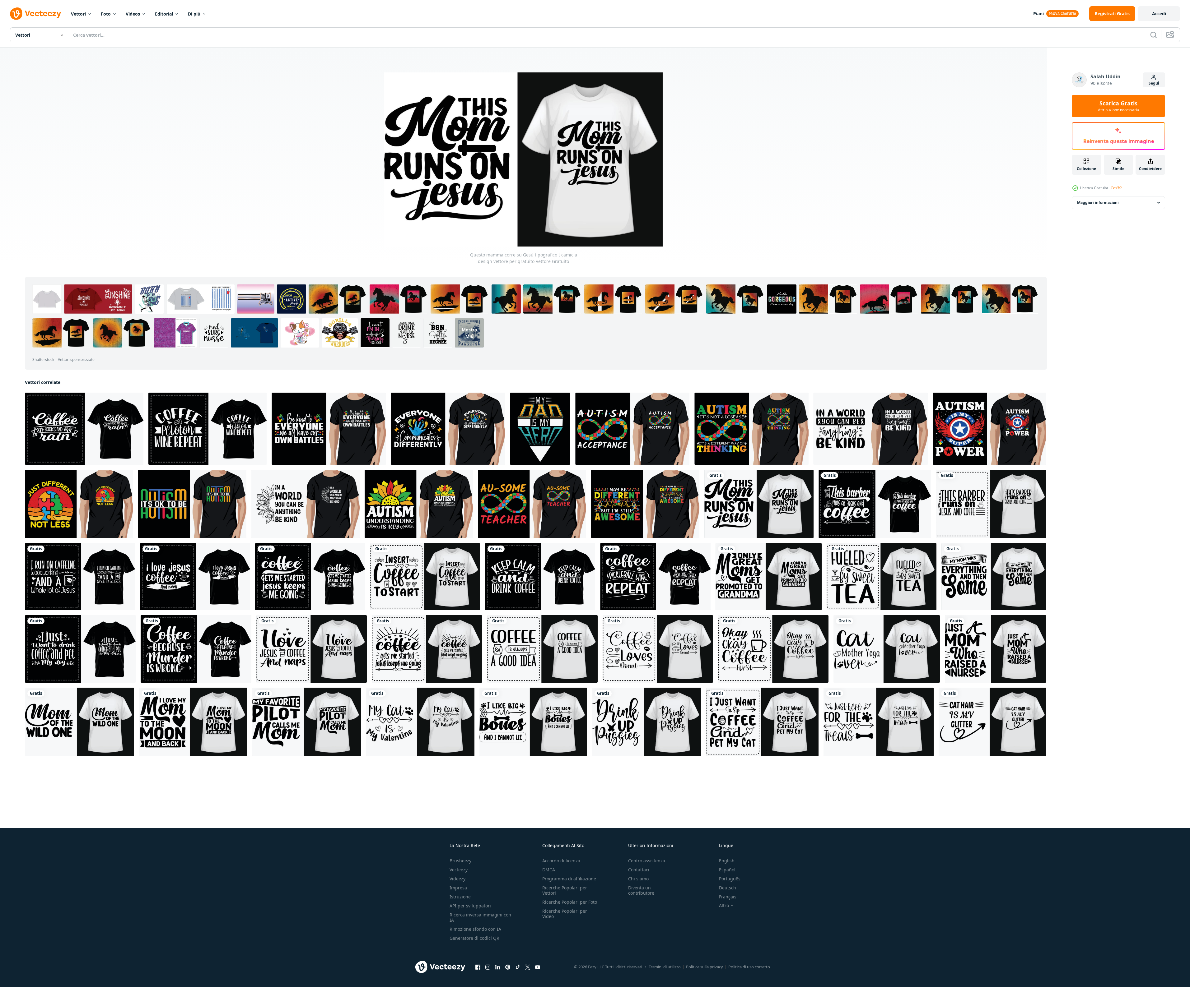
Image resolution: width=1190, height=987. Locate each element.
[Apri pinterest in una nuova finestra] (507, 967)
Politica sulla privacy (704, 967)
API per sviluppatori (470, 906)
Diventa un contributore (641, 890)
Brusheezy (460, 861)
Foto (106, 14)
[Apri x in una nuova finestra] (527, 967)
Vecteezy (459, 870)
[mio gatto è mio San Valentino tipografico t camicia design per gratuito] (420, 722)
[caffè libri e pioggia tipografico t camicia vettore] (84, 429)
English (727, 861)
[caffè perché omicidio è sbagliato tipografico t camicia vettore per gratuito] (196, 649)
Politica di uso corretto (749, 967)
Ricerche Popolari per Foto (569, 902)
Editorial (164, 14)
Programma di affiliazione (569, 879)
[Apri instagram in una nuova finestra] (487, 967)
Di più (194, 14)
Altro (724, 905)
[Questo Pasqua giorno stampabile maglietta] (329, 429)
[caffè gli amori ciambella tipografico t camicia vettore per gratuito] (658, 649)
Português (729, 879)
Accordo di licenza (561, 861)
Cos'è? (1116, 188)
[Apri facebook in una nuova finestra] (477, 967)
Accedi (1159, 13)
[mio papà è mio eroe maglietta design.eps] (540, 429)
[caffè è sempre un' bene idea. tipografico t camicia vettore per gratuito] (542, 649)
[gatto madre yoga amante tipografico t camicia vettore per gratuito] (886, 649)
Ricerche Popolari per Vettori (564, 890)
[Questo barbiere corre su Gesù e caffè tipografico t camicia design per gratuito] (875, 504)
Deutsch (727, 888)
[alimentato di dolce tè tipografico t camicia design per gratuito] (881, 576)
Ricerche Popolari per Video (564, 913)
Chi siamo (638, 879)
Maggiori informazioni (1098, 202)
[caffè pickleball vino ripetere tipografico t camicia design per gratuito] (655, 576)
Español (727, 870)
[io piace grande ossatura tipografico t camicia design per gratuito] (533, 722)
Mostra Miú (469, 333)
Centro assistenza (646, 861)
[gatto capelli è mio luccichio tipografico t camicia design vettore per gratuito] (992, 722)
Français (727, 897)
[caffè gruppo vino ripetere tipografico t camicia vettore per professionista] (207, 429)
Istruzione (460, 897)
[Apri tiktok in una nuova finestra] (517, 967)
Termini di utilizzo (665, 967)
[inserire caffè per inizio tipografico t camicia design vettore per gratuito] (425, 576)
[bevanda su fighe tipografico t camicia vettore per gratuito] (646, 722)
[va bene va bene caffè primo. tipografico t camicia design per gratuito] (773, 649)
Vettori (78, 14)
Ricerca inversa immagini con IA (480, 917)
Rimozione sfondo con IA (475, 929)
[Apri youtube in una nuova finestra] (537, 967)
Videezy (457, 879)
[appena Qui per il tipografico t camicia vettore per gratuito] (879, 722)
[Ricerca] (1153, 35)
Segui (1154, 83)
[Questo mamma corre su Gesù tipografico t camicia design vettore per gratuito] (759, 504)
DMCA (548, 870)
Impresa (458, 888)
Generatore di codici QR (474, 938)
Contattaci (638, 870)
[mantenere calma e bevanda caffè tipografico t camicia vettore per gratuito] (540, 576)
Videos (133, 14)
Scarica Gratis (1118, 106)
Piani (1038, 13)
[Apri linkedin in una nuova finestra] (497, 967)
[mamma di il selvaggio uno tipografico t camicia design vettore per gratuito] (79, 722)
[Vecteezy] (35, 13)
